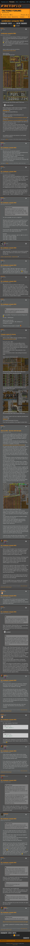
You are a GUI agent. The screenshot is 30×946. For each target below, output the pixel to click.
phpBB (11, 943)
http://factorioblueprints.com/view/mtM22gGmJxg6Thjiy (15, 117)
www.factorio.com (5, 12)
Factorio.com (4, 2)
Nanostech (3, 276)
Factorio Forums (11, 10)
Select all (9, 734)
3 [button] (17, 25)
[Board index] (11, 6)
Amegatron (3, 775)
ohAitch (2, 714)
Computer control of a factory (8, 334)
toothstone (3, 590)
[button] (19, 26)
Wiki (17, 2)
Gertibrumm (6, 813)
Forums (11, 2)
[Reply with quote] (26, 29)
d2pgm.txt (5, 419)
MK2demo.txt (6, 110)
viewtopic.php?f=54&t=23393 (9, 50)
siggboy (5, 540)
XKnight (2, 142)
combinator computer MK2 (12, 20)
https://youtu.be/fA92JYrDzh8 (9, 339)
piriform (2, 28)
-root (5, 242)
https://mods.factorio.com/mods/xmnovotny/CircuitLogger (15, 921)
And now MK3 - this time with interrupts (11, 430)
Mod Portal (22, 2)
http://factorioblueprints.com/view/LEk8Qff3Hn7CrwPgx (15, 120)
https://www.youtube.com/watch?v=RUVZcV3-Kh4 (14, 445)
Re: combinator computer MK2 (8, 147)
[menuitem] (6, 15)
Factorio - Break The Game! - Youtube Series (9, 256)
